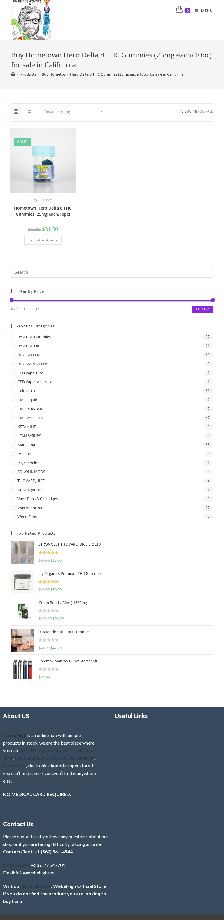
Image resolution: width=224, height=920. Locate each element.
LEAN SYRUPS (29, 435)
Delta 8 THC (43, 200)
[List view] (29, 111)
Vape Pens (62, 750)
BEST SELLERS (29, 354)
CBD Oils (55, 758)
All (210, 111)
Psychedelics (28, 462)
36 (202, 111)
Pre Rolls (25, 453)
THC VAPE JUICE (31, 480)
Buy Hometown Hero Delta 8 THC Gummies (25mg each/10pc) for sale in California (112, 74)
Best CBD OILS (30, 345)
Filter (202, 309)
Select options (43, 240)
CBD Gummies (30, 758)
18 (195, 111)
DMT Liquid (27, 399)
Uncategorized (30, 489)
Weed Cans (27, 516)
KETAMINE (27, 426)
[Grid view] (16, 111)
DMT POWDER (30, 408)
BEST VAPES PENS (33, 363)
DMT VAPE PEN (31, 417)
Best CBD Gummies (34, 336)
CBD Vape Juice (30, 373)
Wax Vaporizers (31, 507)
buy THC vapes (34, 750)
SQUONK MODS (31, 471)
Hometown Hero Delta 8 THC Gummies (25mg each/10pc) (43, 211)
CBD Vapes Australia (35, 381)
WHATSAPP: (16, 865)
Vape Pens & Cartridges (38, 498)
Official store (36, 886)
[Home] (13, 74)
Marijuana (26, 444)
